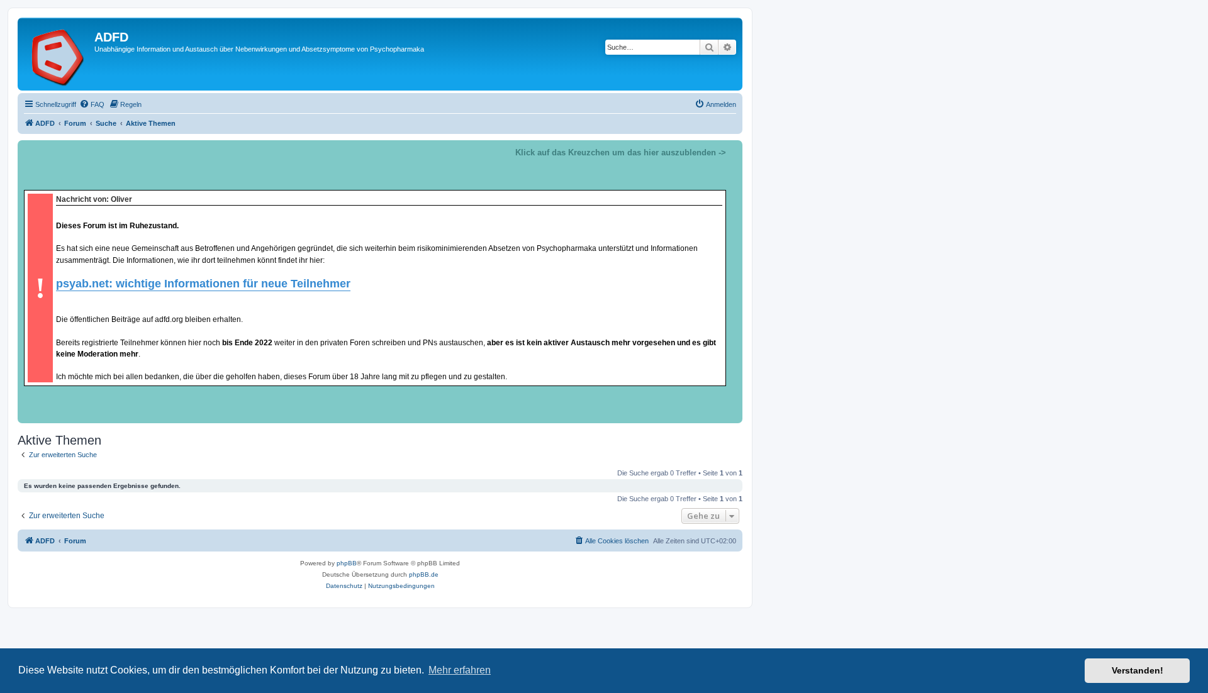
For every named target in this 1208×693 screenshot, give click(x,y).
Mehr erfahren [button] (459, 670)
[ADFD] (57, 54)
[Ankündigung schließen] (732, 150)
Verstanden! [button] (1137, 670)
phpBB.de (424, 574)
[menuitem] (91, 104)
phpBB (347, 563)
